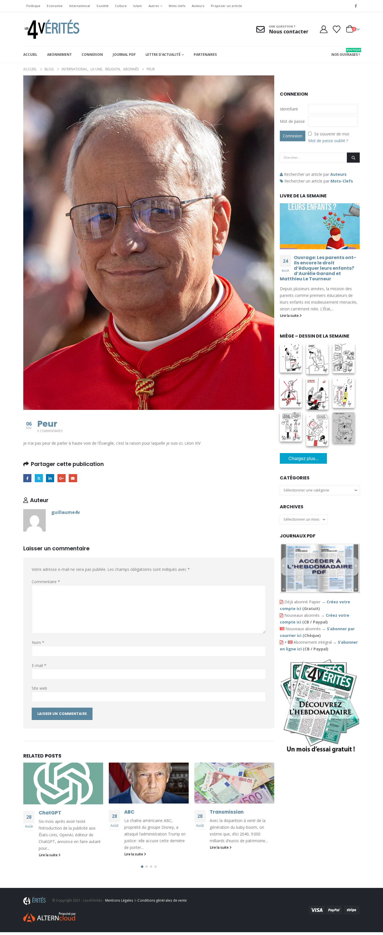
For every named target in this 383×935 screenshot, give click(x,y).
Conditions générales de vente (162, 900)
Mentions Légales (119, 900)
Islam (137, 6)
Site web (39, 688)
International (79, 6)
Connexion (92, 54)
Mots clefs (177, 6)
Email (73, 478)
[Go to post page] (63, 784)
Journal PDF (124, 54)
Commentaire (46, 581)
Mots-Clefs (342, 181)
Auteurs (198, 6)
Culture (121, 6)
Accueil (30, 54)
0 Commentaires (50, 431)
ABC (129, 812)
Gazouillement (39, 478)
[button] (142, 866)
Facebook (27, 478)
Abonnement (59, 54)
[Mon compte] (323, 29)
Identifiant (289, 109)
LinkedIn (50, 478)
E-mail (39, 665)
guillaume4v (65, 512)
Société (102, 6)
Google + (61, 478)
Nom (38, 642)
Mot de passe (292, 121)
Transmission (227, 812)
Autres (154, 6)
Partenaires (205, 54)
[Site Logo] (51, 29)
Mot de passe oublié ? (328, 140)
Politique (33, 6)
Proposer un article (226, 6)
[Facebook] (355, 6)
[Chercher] (353, 158)
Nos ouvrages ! (345, 52)
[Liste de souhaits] (336, 29)
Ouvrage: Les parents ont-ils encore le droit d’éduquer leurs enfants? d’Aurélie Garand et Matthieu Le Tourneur (318, 268)
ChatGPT (50, 812)
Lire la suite (48, 855)
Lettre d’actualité (163, 54)
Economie (55, 6)
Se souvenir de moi (331, 134)
